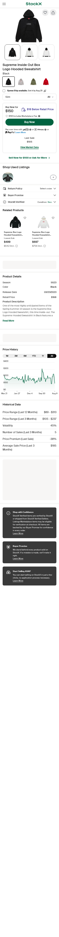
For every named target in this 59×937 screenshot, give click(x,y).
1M (7, 356)
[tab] (12, 52)
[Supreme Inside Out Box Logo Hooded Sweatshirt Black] (8, 177)
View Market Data (29, 147)
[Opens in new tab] (30, 129)
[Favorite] (45, 12)
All (52, 356)
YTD (34, 356)
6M (25, 356)
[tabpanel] (29, 26)
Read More (8, 320)
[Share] (53, 12)
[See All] (53, 177)
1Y (43, 356)
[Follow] (25, 218)
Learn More (20, 132)
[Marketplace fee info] (39, 116)
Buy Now (29, 122)
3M (16, 356)
